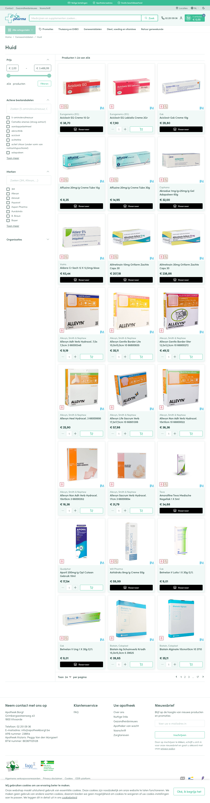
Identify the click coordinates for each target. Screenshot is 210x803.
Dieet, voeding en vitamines (121, 29)
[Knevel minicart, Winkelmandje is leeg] (188, 18)
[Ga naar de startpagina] (15, 18)
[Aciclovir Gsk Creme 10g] (181, 87)
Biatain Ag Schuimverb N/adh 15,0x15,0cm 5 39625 (128, 650)
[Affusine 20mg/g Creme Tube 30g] (131, 160)
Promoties (47, 29)
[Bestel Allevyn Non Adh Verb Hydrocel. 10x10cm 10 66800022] (191, 433)
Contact (9, 8)
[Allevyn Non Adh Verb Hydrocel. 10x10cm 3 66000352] (81, 464)
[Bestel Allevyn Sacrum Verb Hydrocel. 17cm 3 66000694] (141, 510)
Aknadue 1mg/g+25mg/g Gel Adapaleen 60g (177, 192)
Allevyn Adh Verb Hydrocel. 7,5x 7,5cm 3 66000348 (78, 343)
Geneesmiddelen (93, 29)
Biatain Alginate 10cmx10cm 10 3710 (181, 649)
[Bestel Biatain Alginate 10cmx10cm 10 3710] (191, 664)
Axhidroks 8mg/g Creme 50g (127, 572)
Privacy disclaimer (52, 778)
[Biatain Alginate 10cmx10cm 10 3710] (181, 618)
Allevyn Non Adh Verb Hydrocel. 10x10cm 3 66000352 (78, 497)
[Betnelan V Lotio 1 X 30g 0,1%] (181, 541)
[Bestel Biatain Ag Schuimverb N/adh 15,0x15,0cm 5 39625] (141, 664)
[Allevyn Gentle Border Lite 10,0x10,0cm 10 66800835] (131, 310)
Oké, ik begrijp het (189, 791)
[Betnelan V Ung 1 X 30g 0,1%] (81, 618)
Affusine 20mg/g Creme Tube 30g (130, 187)
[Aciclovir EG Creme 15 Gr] (81, 87)
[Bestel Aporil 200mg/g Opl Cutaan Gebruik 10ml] (91, 587)
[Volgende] (202, 677)
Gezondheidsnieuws (26, 8)
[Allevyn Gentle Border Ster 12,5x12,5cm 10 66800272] (181, 310)
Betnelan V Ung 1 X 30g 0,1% (76, 649)
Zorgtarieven (121, 735)
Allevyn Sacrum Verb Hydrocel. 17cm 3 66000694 (128, 497)
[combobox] (85, 18)
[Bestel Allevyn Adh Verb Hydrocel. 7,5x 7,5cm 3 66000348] (91, 357)
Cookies (69, 778)
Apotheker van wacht (126, 725)
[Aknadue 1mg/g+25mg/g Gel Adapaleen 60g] (181, 160)
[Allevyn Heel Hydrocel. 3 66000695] (81, 387)
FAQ (76, 712)
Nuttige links (121, 716)
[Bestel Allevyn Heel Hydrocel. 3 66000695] (91, 433)
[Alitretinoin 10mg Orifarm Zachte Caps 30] (131, 237)
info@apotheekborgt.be (35, 730)
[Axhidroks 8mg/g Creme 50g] (131, 541)
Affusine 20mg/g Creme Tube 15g (80, 187)
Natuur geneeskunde (152, 29)
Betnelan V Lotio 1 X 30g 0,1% (176, 572)
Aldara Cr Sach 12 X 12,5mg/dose (79, 267)
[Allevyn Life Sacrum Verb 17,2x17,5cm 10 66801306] (131, 387)
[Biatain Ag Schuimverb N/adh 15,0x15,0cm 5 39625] (131, 618)
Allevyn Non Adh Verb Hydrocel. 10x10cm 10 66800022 (178, 420)
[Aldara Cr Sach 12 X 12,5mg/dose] (81, 237)
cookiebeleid (69, 797)
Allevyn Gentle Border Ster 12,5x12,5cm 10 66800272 (175, 343)
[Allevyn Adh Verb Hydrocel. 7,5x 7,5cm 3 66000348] (81, 310)
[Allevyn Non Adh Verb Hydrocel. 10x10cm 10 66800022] (181, 387)
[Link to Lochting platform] (203, 778)
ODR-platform (82, 778)
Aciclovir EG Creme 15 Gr (75, 117)
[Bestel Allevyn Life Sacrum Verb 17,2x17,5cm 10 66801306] (141, 433)
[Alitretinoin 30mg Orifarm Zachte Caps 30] (181, 237)
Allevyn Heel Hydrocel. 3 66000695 (80, 418)
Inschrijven (179, 735)
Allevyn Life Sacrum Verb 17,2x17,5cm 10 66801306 (124, 420)
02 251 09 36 (24, 726)
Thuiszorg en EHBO (68, 29)
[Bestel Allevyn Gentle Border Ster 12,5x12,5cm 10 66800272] (191, 357)
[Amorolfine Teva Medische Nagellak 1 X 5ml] (181, 464)
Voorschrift (45, 8)
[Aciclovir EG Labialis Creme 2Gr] (131, 87)
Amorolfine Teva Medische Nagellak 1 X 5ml (175, 497)
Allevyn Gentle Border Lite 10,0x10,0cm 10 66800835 (125, 343)
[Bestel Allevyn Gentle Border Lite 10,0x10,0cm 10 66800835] (141, 357)
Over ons (119, 712)
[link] (177, 677)
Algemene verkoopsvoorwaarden (22, 778)
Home (8, 36)
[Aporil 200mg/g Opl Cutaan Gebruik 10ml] (81, 541)
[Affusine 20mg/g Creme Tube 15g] (81, 160)
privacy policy (168, 748)
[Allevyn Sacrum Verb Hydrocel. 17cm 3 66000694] (131, 464)
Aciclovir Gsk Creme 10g (174, 117)
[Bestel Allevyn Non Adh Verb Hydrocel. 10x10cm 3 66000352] (91, 510)
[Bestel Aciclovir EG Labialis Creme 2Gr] (141, 129)
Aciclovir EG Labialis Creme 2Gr (129, 117)
